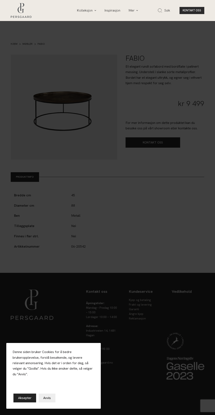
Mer (132, 10)
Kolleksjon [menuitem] (85, 10)
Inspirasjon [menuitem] (112, 10)
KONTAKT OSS (192, 10)
